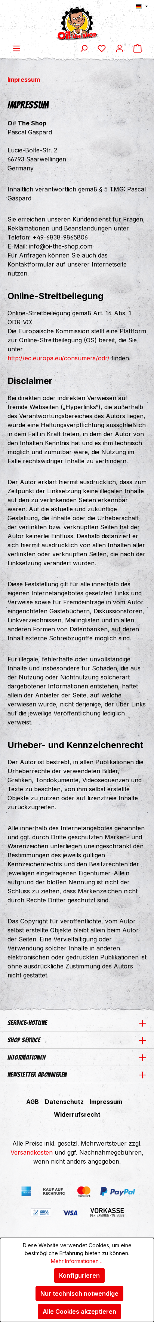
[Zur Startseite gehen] (77, 22)
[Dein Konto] (120, 48)
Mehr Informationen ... (77, 1261)
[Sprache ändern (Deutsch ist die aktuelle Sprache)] (142, 6)
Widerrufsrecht (77, 1114)
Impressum (106, 1101)
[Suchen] (84, 48)
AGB (32, 1101)
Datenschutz (64, 1101)
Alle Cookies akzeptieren (79, 1311)
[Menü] (16, 48)
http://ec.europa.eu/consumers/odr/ (58, 358)
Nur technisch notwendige (79, 1293)
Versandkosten (31, 1152)
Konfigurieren (79, 1275)
